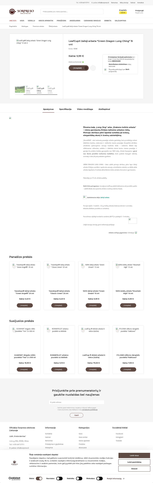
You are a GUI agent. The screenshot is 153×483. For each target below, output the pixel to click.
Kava (22, 21)
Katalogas (25, 26)
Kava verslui (83, 437)
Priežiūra (61, 21)
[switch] (59, 478)
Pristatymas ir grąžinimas (54, 444)
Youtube (119, 441)
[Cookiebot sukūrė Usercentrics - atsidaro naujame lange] (14, 478)
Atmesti (134, 469)
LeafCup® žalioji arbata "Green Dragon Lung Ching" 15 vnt (81, 26)
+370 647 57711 (84, 3)
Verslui (31, 21)
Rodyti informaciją (114, 479)
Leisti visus (134, 455)
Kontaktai (140, 3)
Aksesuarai (75, 21)
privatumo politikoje (89, 410)
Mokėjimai (49, 448)
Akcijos (12, 21)
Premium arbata (38, 26)
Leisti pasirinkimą (134, 462)
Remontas (114, 3)
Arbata (107, 21)
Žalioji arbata (53, 26)
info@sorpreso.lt (103, 3)
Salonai (132, 3)
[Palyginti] (93, 68)
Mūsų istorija (124, 3)
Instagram (119, 437)
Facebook (119, 434)
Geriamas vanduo (92, 21)
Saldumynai (120, 21)
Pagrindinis (13, 26)
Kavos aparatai (46, 21)
